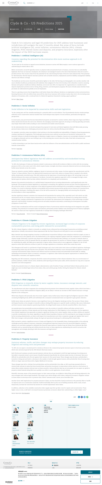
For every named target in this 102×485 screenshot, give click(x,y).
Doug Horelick (21, 214)
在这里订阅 (75, 452)
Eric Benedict (26, 393)
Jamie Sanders (21, 332)
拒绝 (90, 481)
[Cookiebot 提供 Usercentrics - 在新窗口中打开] (9, 482)
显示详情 (20, 480)
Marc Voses (20, 99)
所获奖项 (30, 467)
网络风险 (46, 412)
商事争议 (46, 410)
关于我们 (30, 465)
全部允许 (90, 472)
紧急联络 (56, 465)
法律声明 (78, 465)
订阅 (53, 468)
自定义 (89, 476)
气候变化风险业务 (48, 408)
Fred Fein (19, 148)
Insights (12, 19)
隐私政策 (78, 467)
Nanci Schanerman (42, 214)
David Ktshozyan (26, 273)
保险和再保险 (47, 407)
